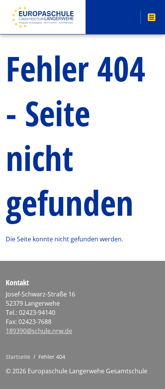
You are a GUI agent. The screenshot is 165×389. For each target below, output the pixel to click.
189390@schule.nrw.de (39, 331)
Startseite (18, 356)
